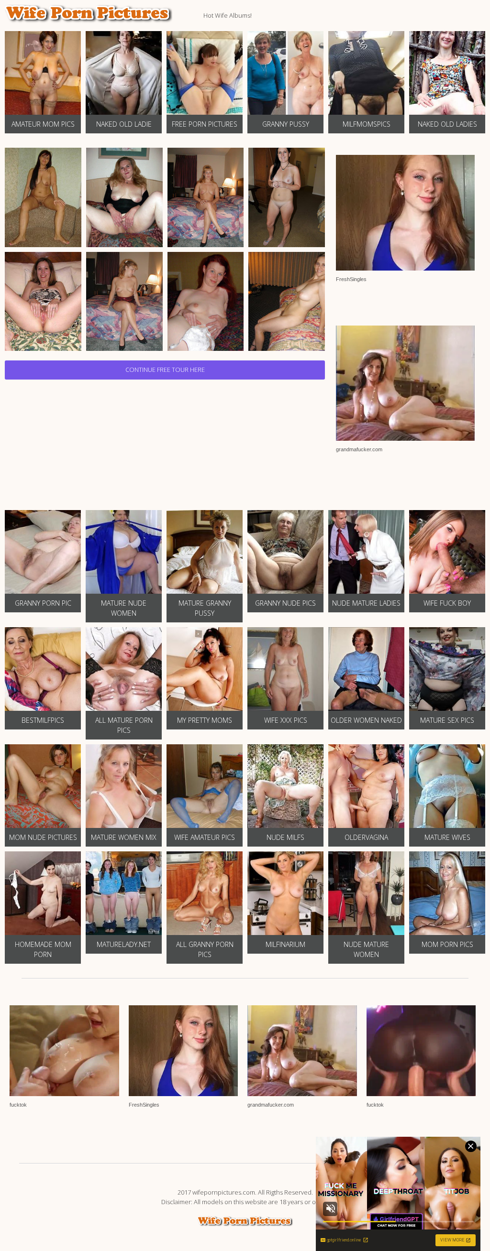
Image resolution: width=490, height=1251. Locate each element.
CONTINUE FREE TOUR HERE (165, 369)
